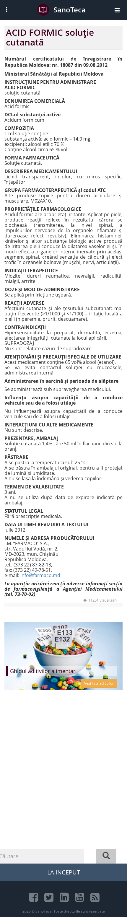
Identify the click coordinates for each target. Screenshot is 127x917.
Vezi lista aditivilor (99, 683)
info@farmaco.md (40, 575)
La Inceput (63, 872)
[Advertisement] (63, 788)
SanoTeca (69, 9)
